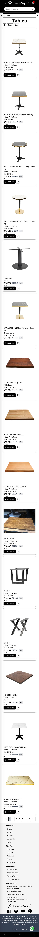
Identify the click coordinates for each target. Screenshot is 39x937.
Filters (8, 15)
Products (10, 849)
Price (10, 25)
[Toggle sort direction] (4, 25)
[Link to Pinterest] (30, 911)
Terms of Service (13, 873)
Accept (24, 929)
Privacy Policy (12, 870)
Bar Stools (11, 839)
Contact (10, 853)
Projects (10, 859)
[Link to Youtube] (23, 911)
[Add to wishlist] (17, 75)
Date (16, 25)
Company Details (13, 879)
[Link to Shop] (4, 934)
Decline (14, 929)
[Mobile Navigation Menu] (5, 3)
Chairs (9, 829)
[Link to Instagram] (16, 911)
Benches (10, 836)
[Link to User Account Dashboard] (19, 934)
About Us (10, 856)
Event (9, 842)
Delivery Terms (12, 876)
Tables (9, 832)
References (11, 863)
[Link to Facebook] (9, 911)
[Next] (33, 819)
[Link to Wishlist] (34, 934)
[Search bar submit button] (32, 9)
